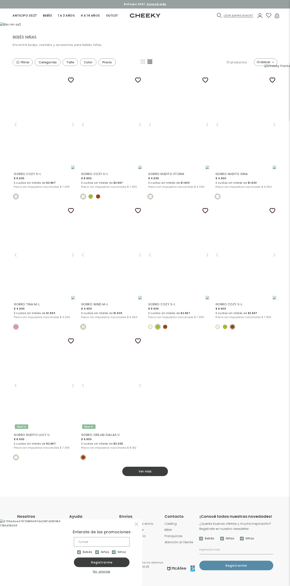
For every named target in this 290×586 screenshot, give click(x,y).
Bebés (87, 552)
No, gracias (101, 571)
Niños (122, 552)
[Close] (282, 7)
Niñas (105, 552)
